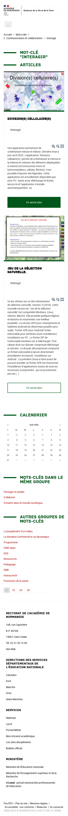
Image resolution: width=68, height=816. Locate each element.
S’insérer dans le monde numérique (23, 503)
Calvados (11, 675)
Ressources (10, 558)
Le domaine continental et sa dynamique (26, 536)
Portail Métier (13, 730)
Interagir (15, 130)
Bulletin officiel (14, 748)
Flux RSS (8, 803)
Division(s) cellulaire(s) (29, 119)
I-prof (9, 724)
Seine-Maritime (14, 699)
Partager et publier (14, 492)
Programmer (11, 542)
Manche (10, 687)
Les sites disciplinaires (18, 742)
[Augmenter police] (53, 146)
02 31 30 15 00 (18, 643)
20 (20, 590)
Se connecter (56, 807)
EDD (6, 553)
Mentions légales (39, 803)
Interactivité (10, 575)
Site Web (11, 649)
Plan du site (21, 803)
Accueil (8, 34)
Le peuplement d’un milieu (18, 531)
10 (13, 590)
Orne (8, 693)
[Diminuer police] (58, 146)
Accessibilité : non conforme (19, 807)
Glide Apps (10, 547)
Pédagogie (10, 564)
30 (28, 590)
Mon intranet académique (20, 736)
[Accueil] (34, 10)
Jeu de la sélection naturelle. (24, 270)
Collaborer (9, 497)
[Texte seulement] (62, 146)
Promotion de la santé (16, 581)
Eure (8, 681)
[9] (42, 590)
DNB (6, 570)
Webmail (11, 718)
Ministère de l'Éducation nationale (25, 767)
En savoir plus (34, 202)
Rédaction (42, 807)
